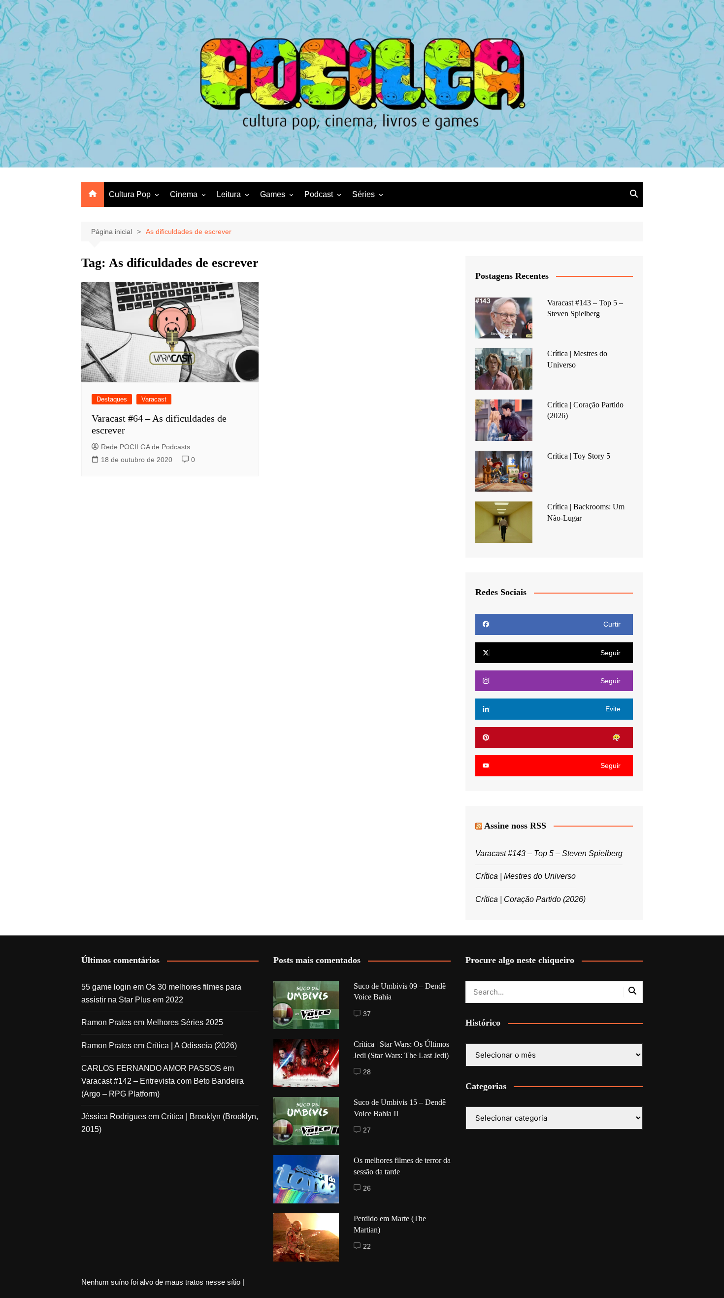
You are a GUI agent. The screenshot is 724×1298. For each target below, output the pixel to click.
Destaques (112, 399)
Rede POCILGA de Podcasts (145, 447)
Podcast (318, 194)
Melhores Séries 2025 (184, 1022)
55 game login (106, 987)
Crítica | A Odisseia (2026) (191, 1045)
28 (367, 1072)
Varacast (153, 399)
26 (367, 1188)
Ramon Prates (106, 1022)
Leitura (229, 194)
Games (272, 194)
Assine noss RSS (515, 826)
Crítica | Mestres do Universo (525, 876)
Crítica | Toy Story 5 (578, 456)
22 (367, 1246)
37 (367, 1014)
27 (367, 1130)
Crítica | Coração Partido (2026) (530, 899)
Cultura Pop (130, 194)
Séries (363, 194)
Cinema (183, 194)
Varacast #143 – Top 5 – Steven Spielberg (549, 853)
